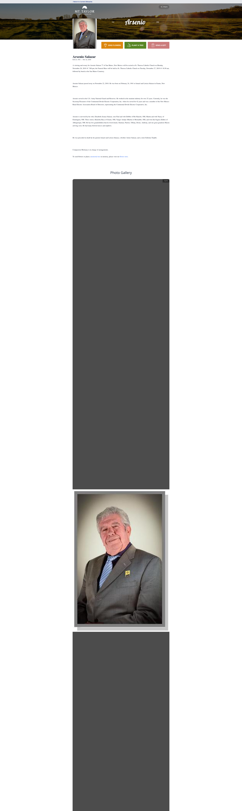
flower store (124, 156)
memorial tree (95, 156)
